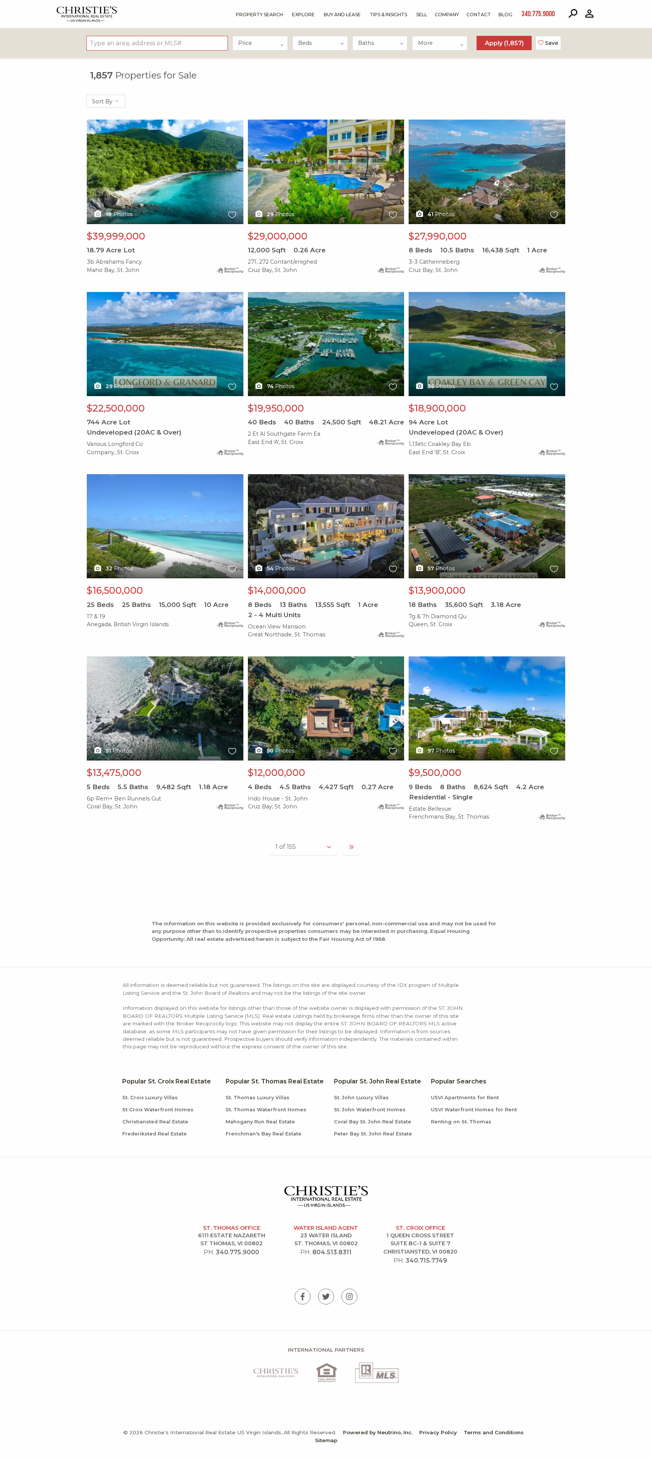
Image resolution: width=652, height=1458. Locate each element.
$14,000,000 (277, 590)
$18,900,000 (437, 408)
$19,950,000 (276, 408)
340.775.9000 (237, 1252)
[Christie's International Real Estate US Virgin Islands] (67, 8)
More (425, 43)
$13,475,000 (114, 772)
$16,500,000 (115, 590)
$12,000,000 (276, 772)
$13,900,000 (437, 590)
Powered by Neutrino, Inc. (377, 1432)
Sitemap (326, 1440)
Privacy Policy (438, 1432)
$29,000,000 (278, 236)
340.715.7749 (426, 1260)
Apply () (504, 43)
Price (245, 43)
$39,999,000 (116, 236)
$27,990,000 (438, 236)
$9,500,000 (435, 772)
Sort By (103, 101)
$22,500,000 (116, 408)
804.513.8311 (332, 1252)
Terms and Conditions (494, 1432)
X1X (92, 124)
